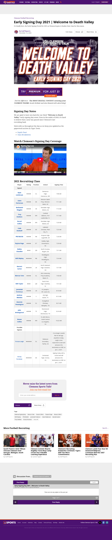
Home (19, 522)
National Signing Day (20, 414)
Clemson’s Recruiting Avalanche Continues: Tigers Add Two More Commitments (69, 451)
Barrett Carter (56, 417)
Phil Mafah (19, 236)
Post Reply (20, 482)
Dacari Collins (39, 414)
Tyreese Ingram (37, 457)
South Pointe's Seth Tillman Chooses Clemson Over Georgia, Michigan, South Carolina (14, 451)
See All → (105, 428)
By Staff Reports (24, 31)
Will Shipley (19, 258)
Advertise (30, 522)
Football (27, 2)
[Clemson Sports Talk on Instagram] (107, 522)
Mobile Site (61, 522)
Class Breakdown (24, 135)
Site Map (55, 522)
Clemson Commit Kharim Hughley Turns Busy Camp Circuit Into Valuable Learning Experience (41, 451)
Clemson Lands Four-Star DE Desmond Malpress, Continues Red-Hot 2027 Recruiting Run (96, 451)
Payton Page (19, 243)
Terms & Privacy (48, 522)
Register (98, 2)
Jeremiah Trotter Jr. (35, 417)
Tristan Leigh (19, 341)
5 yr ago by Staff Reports (33, 487)
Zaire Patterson (46, 417)
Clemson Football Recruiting (24, 18)
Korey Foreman (27, 419)
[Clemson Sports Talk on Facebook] (103, 522)
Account (24, 522)
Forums (21, 2)
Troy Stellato (18, 419)
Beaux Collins (57, 414)
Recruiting (34, 2)
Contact (40, 522)
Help (35, 522)
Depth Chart (22, 132)
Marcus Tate (19, 276)
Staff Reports (9, 457)
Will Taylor (19, 284)
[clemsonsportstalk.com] (10, 2)
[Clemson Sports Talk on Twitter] (100, 522)
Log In (93, 2)
